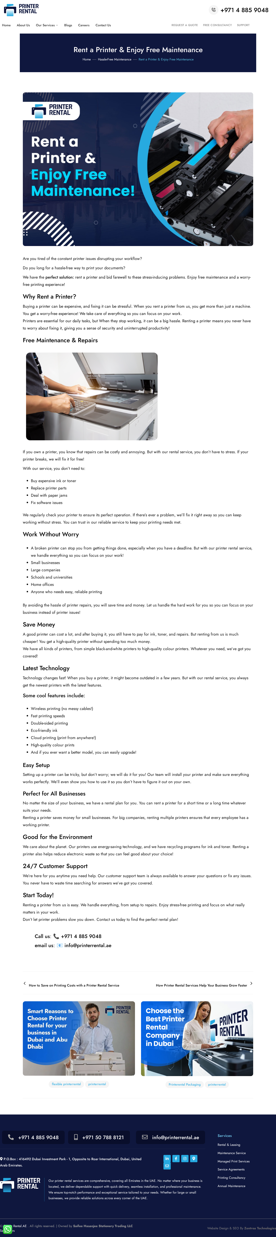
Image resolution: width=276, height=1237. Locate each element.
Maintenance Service (232, 1153)
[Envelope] (167, 1165)
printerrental (97, 1084)
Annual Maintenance (231, 1186)
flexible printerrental (66, 1084)
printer (44, 306)
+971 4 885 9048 (244, 10)
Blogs (68, 25)
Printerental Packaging (185, 1084)
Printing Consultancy (231, 1177)
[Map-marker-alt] (193, 1158)
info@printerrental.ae (175, 1137)
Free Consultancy (217, 25)
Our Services (45, 25)
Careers (84, 25)
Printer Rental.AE (15, 1226)
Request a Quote (185, 25)
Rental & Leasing (229, 1144)
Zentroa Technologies (260, 1228)
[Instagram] (185, 1158)
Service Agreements (231, 1169)
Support (243, 25)
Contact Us (103, 25)
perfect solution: (59, 277)
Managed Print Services (234, 1161)
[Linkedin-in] (167, 1158)
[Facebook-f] (176, 1158)
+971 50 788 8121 (102, 1137)
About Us (23, 25)
